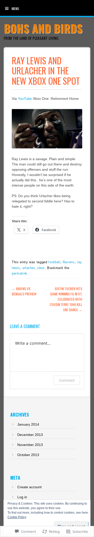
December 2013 (30, 435)
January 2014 (28, 424)
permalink (19, 273)
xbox (41, 268)
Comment (67, 380)
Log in (22, 497)
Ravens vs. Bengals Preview (24, 291)
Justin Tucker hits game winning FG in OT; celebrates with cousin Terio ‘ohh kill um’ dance (66, 299)
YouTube (25, 99)
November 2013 (30, 445)
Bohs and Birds (43, 28)
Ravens (69, 262)
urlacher (28, 268)
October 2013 (28, 455)
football (54, 262)
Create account (29, 487)
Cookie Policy (17, 517)
